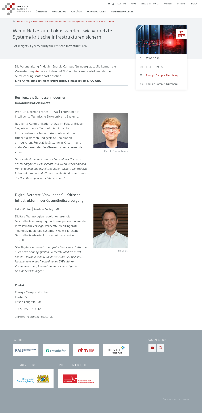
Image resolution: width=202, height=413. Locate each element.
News (133, 3)
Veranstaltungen (150, 3)
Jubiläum (76, 11)
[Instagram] (113, 3)
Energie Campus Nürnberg (162, 75)
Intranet (181, 3)
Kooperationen (96, 11)
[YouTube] (109, 3)
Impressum (183, 399)
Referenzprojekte (122, 11)
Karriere (168, 3)
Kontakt (121, 3)
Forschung (59, 11)
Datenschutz (169, 399)
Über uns (41, 11)
